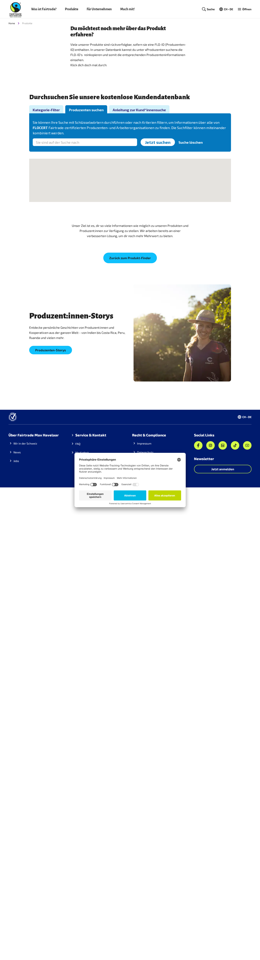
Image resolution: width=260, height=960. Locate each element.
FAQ (77, 443)
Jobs (16, 461)
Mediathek (82, 452)
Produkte (71, 9)
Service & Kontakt (90, 435)
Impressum (144, 443)
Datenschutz (145, 452)
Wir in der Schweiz (25, 443)
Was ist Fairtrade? (43, 9)
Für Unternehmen (99, 9)
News (17, 452)
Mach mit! (127, 9)
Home (11, 23)
